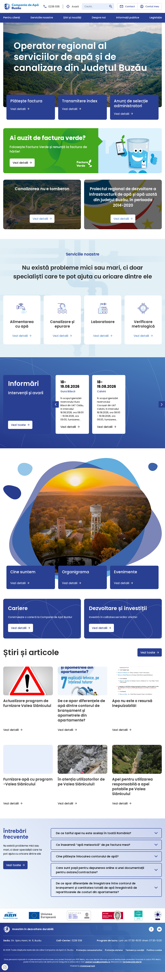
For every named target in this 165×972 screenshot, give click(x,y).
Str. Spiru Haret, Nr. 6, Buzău (26, 940)
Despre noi (99, 17)
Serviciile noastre (41, 17)
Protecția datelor (114, 950)
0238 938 (54, 6)
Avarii (75, 6)
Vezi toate (18, 425)
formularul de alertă (132, 962)
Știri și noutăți (72, 17)
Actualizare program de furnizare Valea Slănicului (27, 703)
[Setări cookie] (5, 967)
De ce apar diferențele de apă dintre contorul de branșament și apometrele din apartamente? (81, 710)
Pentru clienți (11, 17)
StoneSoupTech (87, 966)
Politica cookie (154, 950)
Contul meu (152, 6)
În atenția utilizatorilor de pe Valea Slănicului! (81, 782)
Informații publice (127, 17)
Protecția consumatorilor (89, 950)
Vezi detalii (20, 163)
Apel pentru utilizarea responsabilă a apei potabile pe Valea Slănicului (132, 786)
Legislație (156, 17)
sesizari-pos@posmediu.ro (97, 962)
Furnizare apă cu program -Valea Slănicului (28, 782)
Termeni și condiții (135, 950)
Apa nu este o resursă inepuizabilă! (132, 703)
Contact (130, 6)
